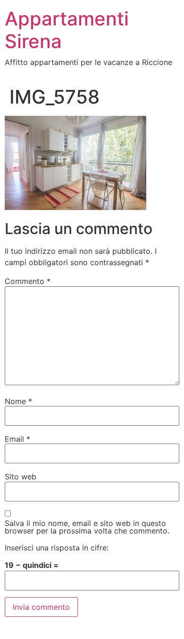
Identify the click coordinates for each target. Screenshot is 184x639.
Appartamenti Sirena (67, 30)
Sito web (20, 476)
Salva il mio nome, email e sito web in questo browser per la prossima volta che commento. (87, 526)
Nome (18, 401)
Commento (27, 281)
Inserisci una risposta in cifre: (57, 547)
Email (17, 439)
